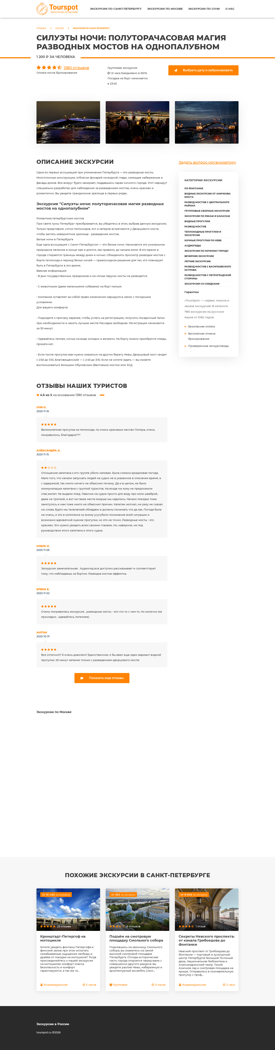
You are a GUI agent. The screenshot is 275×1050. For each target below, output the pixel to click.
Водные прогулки (197, 221)
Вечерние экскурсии (199, 256)
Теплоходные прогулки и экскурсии (202, 233)
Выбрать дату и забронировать (208, 70)
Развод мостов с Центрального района (206, 204)
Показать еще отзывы (106, 678)
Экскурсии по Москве (165, 8)
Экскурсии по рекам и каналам (207, 216)
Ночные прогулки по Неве (202, 240)
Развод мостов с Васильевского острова (207, 268)
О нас (229, 8)
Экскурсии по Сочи (204, 8)
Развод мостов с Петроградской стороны (207, 277)
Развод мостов (195, 226)
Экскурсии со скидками (201, 283)
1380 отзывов (76, 67)
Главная (41, 28)
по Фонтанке (193, 188)
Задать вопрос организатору (207, 162)
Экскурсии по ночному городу (206, 250)
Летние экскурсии (197, 261)
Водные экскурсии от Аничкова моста (207, 195)
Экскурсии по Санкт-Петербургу (116, 8)
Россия (59, 28)
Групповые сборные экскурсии (207, 210)
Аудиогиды (192, 245)
